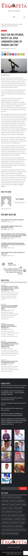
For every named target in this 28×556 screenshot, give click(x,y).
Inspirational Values (11, 511)
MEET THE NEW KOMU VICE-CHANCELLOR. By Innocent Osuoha (12, 409)
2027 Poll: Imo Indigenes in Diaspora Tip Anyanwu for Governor (13, 404)
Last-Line (20, 511)
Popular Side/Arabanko (7, 519)
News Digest (14, 515)
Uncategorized (17, 529)
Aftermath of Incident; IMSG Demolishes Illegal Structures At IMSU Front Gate (9, 326)
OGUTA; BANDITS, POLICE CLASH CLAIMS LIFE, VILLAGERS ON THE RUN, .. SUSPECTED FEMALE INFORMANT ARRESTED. (10, 288)
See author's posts (20, 202)
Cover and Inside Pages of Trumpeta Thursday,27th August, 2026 (13, 253)
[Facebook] (2, 54)
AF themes (18, 553)
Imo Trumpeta (5, 48)
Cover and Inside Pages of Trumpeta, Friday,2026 (12, 220)
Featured (24, 504)
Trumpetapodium (18, 526)
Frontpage (4, 30)
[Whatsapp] (21, 54)
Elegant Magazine (10, 553)
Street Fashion (14, 522)
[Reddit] (7, 54)
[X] (5, 54)
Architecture (18, 497)
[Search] (24, 17)
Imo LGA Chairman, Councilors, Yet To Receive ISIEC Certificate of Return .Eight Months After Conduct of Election (12, 271)
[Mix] (18, 54)
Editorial (12, 504)
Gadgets (10, 508)
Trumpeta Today (12, 264)
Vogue (3, 533)
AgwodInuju (10, 497)
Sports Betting (5, 522)
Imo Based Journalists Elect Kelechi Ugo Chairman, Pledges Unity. (9, 362)
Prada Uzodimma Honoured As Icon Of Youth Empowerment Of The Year (11, 226)
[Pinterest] (13, 54)
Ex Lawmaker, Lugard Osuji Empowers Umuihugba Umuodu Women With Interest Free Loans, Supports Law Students (13, 244)
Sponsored (17, 519)
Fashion (18, 504)
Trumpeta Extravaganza (7, 526)
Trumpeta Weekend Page (7, 529)
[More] (23, 54)
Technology (22, 522)
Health (3, 511)
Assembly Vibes (5, 501)
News (9, 515)
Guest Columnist (18, 508)
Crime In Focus (21, 501)
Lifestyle (4, 515)
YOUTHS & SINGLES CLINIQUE (12, 533)
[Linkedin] (10, 54)
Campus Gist (13, 501)
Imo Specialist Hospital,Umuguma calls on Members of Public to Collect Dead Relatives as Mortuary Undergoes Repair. (10, 344)
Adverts (3, 497)
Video (24, 529)
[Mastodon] (15, 54)
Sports (23, 519)
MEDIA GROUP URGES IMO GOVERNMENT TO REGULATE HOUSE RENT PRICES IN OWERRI (9, 307)
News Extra (3, 285)
